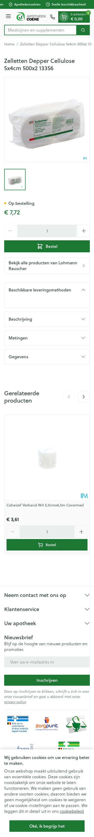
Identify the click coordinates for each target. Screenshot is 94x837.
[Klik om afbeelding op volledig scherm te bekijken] (47, 119)
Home (9, 44)
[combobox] (40, 30)
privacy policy (15, 701)
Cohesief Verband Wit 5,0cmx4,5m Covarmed (45, 505)
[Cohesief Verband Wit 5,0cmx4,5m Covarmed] (47, 457)
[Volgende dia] (83, 397)
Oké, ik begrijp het (47, 826)
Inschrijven (47, 680)
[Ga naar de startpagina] (31, 16)
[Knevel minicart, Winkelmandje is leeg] (64, 17)
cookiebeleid (72, 811)
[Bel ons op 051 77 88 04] (52, 17)
